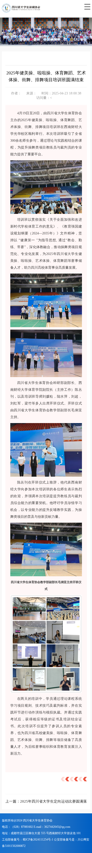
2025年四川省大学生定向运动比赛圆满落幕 (55, 801)
